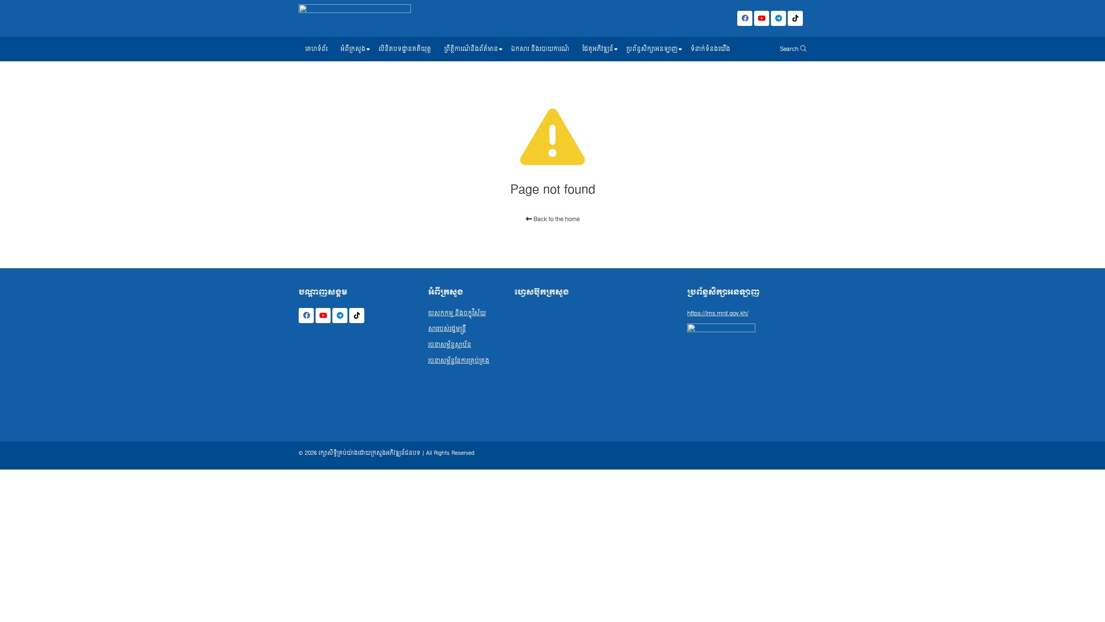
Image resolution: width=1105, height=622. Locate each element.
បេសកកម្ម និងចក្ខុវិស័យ (457, 313)
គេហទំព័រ (316, 49)
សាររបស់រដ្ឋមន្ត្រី (447, 329)
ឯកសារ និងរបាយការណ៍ (540, 49)
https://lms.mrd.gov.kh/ (717, 313)
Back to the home (556, 219)
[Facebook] (744, 18)
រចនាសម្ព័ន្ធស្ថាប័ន (449, 345)
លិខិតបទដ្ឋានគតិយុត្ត (405, 49)
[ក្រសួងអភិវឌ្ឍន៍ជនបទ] (355, 18)
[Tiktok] (795, 18)
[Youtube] (761, 18)
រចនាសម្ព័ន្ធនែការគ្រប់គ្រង (458, 360)
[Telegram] (778, 18)
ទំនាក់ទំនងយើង (710, 49)
